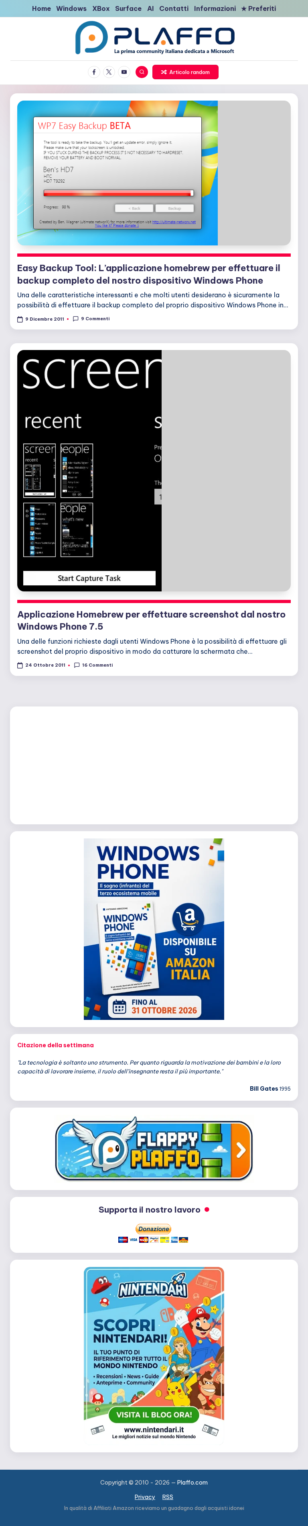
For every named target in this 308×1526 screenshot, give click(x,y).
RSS (167, 1497)
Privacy (145, 1497)
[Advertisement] (154, 764)
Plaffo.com (192, 1482)
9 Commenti (95, 318)
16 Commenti (97, 665)
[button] (185, 72)
